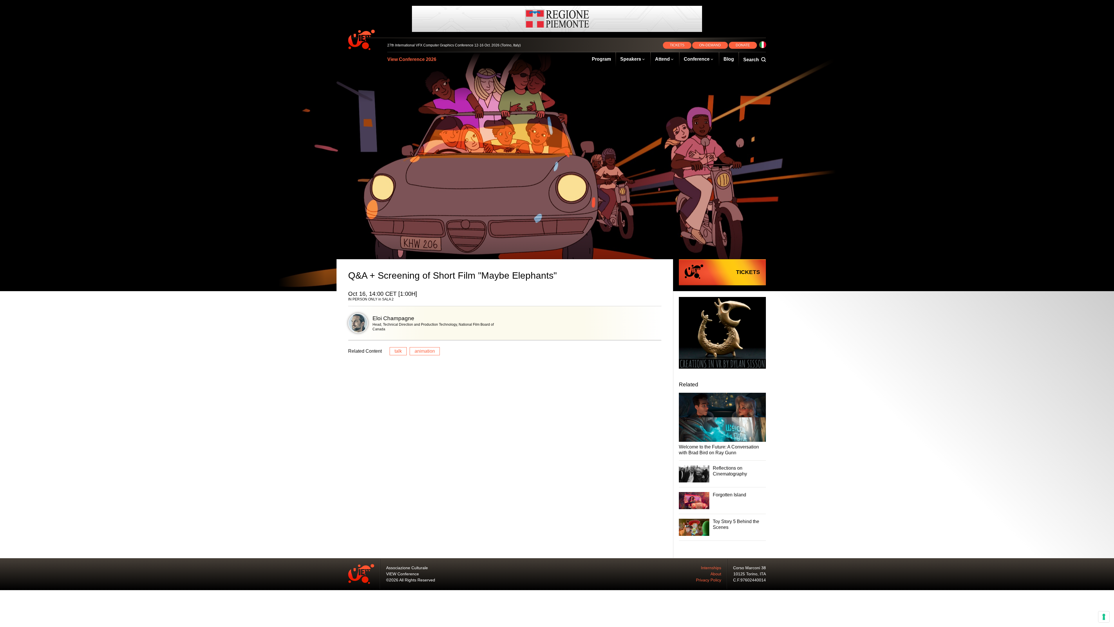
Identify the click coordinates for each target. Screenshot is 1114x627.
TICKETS (677, 45)
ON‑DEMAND (710, 45)
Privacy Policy (708, 580)
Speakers (630, 59)
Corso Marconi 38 (749, 567)
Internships (711, 567)
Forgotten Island (729, 494)
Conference (697, 59)
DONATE (743, 45)
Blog (729, 59)
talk (398, 351)
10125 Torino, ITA (749, 574)
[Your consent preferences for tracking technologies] (1103, 616)
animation (425, 351)
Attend (662, 59)
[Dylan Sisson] (722, 333)
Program (601, 59)
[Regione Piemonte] (557, 19)
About (715, 574)
